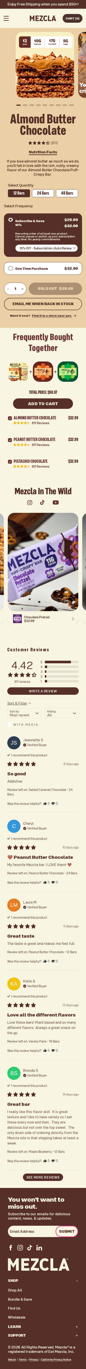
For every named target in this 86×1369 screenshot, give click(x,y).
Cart (72, 18)
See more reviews (43, 1177)
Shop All (15, 1290)
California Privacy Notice (56, 1359)
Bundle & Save (20, 1299)
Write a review (43, 691)
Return (12, 1359)
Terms (22, 1359)
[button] (18, 105)
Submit (67, 1231)
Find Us (14, 1308)
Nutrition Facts (43, 152)
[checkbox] (24, 724)
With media (25, 724)
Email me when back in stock (43, 304)
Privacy (34, 1359)
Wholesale (16, 1317)
